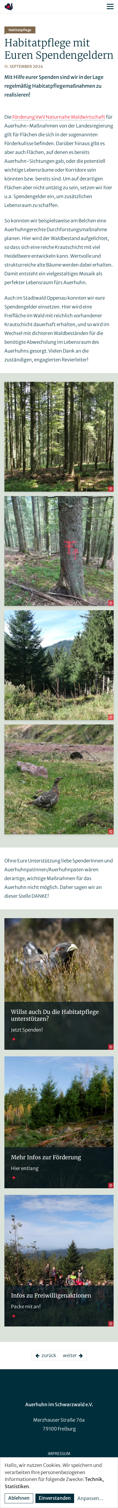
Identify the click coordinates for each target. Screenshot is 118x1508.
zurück (48, 1355)
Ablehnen (19, 1498)
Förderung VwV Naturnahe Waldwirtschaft (58, 117)
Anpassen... (90, 1498)
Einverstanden (55, 1498)
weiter (70, 1355)
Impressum (59, 1453)
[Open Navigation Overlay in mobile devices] (110, 6)
